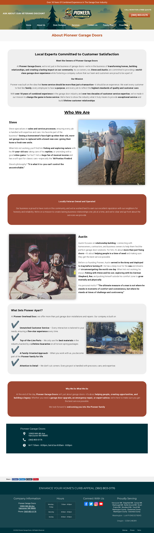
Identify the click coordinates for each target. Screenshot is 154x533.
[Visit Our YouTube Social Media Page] (101, 504)
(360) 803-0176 (139, 15)
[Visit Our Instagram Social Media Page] (96, 504)
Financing (123, 25)
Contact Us (92, 25)
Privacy (132, 530)
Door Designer (59, 25)
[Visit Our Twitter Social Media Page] (91, 504)
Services (75, 25)
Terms (139, 530)
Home (28, 25)
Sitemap (124, 530)
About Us (41, 25)
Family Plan (108, 25)
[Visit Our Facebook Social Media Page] (86, 504)
